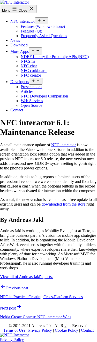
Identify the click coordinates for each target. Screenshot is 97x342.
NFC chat (29, 66)
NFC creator (31, 75)
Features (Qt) (31, 31)
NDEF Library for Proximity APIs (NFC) (55, 56)
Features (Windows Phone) (43, 26)
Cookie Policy (66, 330)
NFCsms (28, 61)
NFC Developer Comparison (44, 96)
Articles (27, 91)
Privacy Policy (40, 330)
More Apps (19, 51)
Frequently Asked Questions (44, 36)
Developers (19, 81)
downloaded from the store (63, 204)
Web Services (32, 101)
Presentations (31, 87)
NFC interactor (22, 21)
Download (19, 45)
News (15, 40)
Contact (16, 110)
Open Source (31, 105)
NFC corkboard (34, 70)
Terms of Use (14, 330)
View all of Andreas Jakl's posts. (26, 276)
